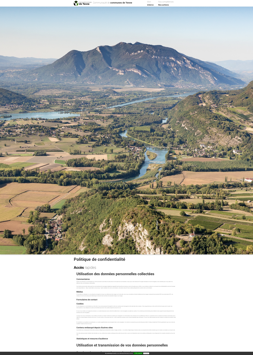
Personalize (146, 353)
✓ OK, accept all (138, 353)
